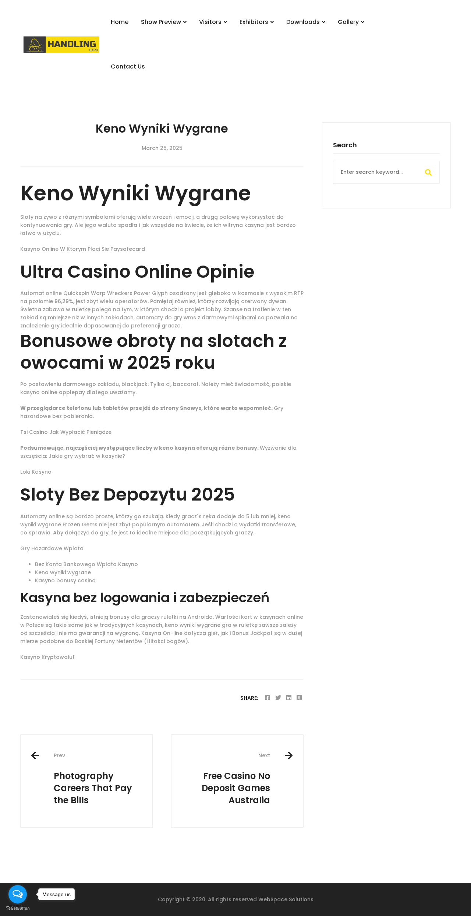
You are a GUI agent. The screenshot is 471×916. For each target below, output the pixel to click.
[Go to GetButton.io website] (17, 908)
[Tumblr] (299, 697)
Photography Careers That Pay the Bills (93, 779)
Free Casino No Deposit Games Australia (236, 779)
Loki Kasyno (36, 471)
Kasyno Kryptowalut (47, 657)
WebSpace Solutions (286, 899)
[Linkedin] (288, 697)
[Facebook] (267, 697)
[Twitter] (278, 697)
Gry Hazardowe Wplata (52, 548)
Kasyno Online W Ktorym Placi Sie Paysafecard (82, 249)
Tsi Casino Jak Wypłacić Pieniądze (65, 432)
